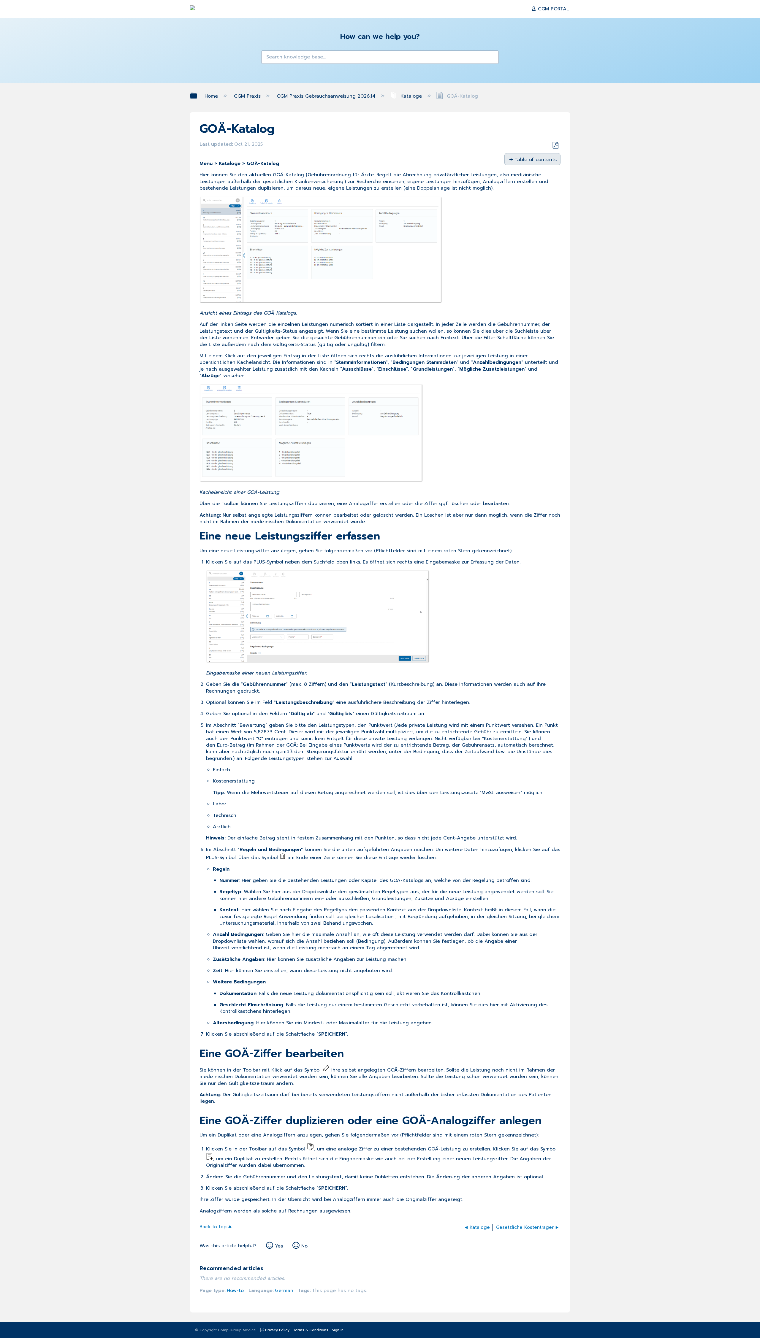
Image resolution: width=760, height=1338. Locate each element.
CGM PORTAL (552, 8)
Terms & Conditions (310, 1330)
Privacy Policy (277, 1330)
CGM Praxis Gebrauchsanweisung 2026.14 (327, 96)
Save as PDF (555, 145)
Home (212, 96)
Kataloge (411, 96)
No (304, 1246)
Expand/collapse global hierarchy (197, 96)
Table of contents (535, 159)
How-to (235, 1290)
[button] (269, 58)
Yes (279, 1246)
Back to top (213, 1226)
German (284, 1290)
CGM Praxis (248, 96)
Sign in (337, 1330)
